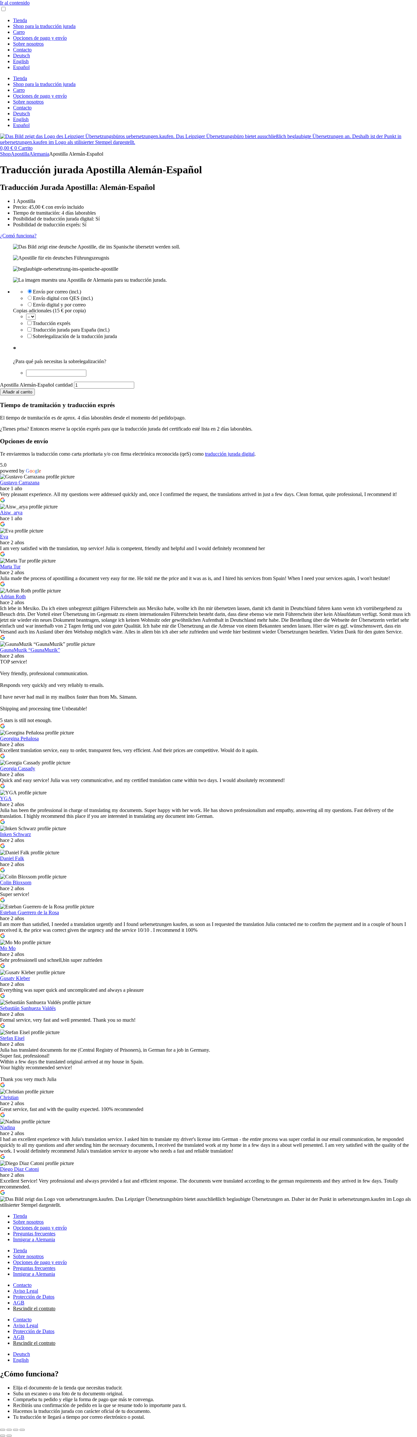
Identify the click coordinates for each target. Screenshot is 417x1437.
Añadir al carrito (17, 392)
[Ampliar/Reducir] (2, 1430)
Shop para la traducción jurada (44, 26)
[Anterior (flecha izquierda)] (2, 1436)
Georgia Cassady (17, 768)
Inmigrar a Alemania (34, 1239)
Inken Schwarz (15, 834)
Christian (9, 1097)
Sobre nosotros (28, 44)
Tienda (20, 20)
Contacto (22, 49)
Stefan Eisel (12, 1038)
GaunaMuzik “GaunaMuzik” (30, 650)
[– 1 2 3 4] (31, 316)
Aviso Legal (25, 1291)
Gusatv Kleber (15, 978)
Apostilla (20, 154)
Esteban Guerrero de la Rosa (29, 912)
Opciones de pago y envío (40, 38)
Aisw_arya (11, 512)
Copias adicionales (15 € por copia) (49, 310)
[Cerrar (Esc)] (22, 1430)
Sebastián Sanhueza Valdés (28, 1008)
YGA (6, 798)
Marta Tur (10, 566)
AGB (18, 1302)
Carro (19, 32)
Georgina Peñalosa (19, 738)
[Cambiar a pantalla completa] (9, 1430)
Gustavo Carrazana (19, 482)
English (21, 61)
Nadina (7, 1127)
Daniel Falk (12, 858)
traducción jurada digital (229, 454)
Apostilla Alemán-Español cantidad (36, 385)
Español (21, 67)
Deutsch (21, 55)
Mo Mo (8, 948)
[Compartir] (15, 1430)
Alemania (39, 154)
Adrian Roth (13, 596)
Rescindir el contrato (34, 1308)
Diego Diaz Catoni (19, 1169)
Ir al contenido (15, 3)
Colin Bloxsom (15, 882)
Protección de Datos (33, 1297)
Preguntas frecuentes (34, 1233)
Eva (4, 536)
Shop (5, 154)
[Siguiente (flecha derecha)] (9, 1436)
